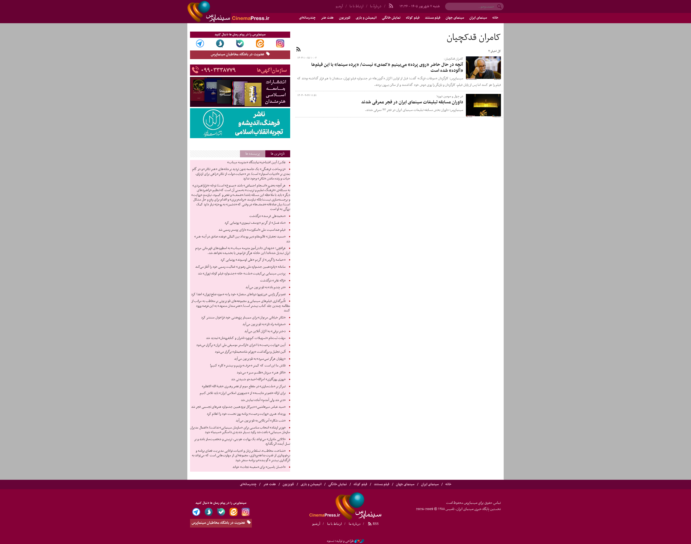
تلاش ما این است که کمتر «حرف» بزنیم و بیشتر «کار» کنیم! (248, 366)
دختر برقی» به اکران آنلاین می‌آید (265, 331)
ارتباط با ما (356, 6)
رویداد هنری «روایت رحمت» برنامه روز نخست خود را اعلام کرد (246, 414)
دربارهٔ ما (375, 6)
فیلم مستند (432, 18)
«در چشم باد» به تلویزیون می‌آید (265, 287)
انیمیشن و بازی (366, 18)
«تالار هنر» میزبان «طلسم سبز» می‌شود (261, 373)
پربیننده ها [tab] (252, 154)
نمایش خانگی (391, 18)
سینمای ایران (478, 18)
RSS (375, 524)
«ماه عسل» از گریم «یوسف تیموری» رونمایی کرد (255, 223)
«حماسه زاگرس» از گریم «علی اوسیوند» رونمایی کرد (253, 260)
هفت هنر (327, 18)
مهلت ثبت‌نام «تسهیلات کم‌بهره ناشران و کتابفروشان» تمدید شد (246, 338)
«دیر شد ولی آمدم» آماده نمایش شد (263, 400)
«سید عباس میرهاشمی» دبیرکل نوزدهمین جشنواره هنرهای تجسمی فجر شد (238, 407)
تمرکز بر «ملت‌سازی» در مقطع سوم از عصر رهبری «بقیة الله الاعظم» (244, 386)
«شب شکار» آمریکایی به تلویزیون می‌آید (261, 421)
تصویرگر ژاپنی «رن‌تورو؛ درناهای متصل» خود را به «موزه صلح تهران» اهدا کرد (238, 294)
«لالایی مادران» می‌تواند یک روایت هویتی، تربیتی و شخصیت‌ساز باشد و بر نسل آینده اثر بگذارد (242, 441)
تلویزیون (344, 18)
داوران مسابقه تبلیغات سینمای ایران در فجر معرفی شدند (412, 102)
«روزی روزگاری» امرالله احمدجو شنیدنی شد (258, 379)
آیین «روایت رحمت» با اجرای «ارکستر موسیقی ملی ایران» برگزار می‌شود (241, 345)
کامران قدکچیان (474, 38)
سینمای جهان (455, 18)
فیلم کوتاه (412, 18)
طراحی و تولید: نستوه (340, 541)
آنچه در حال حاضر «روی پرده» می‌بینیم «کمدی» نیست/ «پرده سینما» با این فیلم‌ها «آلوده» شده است (387, 67)
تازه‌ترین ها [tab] (278, 154)
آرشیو (339, 6)
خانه (495, 18)
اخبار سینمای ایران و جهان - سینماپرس (241, 11)
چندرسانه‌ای (307, 18)
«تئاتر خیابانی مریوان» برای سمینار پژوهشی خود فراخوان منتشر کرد (243, 318)
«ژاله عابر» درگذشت (272, 281)
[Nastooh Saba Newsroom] (359, 541)
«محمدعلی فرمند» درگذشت (267, 216)
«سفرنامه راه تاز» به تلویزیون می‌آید (264, 324)
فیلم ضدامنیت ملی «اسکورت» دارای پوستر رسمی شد (252, 230)
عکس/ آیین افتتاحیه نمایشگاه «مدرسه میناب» (256, 162)
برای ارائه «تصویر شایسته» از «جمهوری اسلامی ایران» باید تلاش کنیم (243, 393)
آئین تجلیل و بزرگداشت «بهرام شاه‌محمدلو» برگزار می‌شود (250, 352)
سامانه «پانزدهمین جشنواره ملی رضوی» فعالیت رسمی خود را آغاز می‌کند (240, 267)
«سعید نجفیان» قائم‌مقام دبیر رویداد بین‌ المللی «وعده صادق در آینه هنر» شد (242, 239)
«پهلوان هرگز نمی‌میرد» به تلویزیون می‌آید (260, 359)
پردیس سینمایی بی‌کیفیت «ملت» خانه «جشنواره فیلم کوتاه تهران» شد (241, 274)
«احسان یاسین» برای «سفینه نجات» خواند (259, 467)
